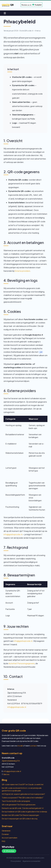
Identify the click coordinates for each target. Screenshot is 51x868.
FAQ (3, 841)
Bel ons (6, 774)
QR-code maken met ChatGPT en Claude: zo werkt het (23, 784)
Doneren (5, 834)
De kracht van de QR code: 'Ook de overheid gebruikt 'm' (23, 808)
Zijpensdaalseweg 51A (11, 761)
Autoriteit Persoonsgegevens (22, 663)
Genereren (6, 831)
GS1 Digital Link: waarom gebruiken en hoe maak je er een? (23, 794)
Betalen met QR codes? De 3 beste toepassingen (20, 815)
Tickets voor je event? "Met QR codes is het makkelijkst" (22, 798)
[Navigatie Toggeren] (5, 13)
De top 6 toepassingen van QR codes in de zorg (19, 819)
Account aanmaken (9, 838)
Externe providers (22, 271)
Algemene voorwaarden (31, 861)
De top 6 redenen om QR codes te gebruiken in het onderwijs (24, 812)
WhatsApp (10, 851)
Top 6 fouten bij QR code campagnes (16, 801)
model (20, 746)
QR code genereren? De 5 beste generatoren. (19, 805)
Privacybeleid (16, 861)
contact (33, 746)
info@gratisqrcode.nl (13, 534)
